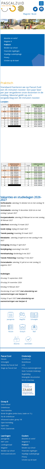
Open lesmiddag (7, 422)
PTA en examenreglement (31, 368)
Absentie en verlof (10, 38)
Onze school (5, 404)
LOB (23, 365)
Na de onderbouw (7, 416)
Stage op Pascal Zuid (9, 368)
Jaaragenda (5, 439)
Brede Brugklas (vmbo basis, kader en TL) (16, 413)
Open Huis (5, 425)
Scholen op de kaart (11, 60)
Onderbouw (26, 359)
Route (34, 14)
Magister (27, 14)
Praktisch (7, 45)
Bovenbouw (26, 362)
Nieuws (3, 359)
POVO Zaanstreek (7, 428)
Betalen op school (11, 48)
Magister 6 (8, 41)
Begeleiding (26, 374)
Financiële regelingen (12, 51)
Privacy (6, 57)
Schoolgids (5, 362)
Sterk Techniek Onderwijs (31, 371)
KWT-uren (4, 442)
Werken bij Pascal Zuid (9, 365)
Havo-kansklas (6, 410)
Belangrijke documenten (31, 377)
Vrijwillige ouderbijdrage (13, 54)
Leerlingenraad (6, 445)
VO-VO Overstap (28, 380)
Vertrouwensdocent (8, 454)
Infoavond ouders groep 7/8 (11, 419)
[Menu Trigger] (41, 3)
